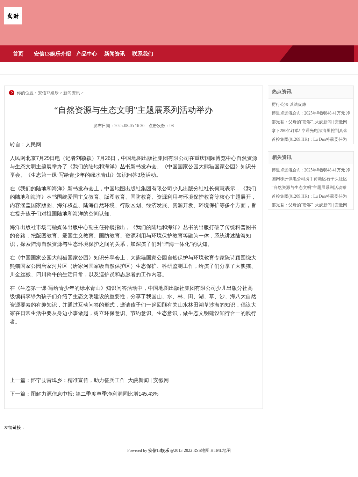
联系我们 (142, 54)
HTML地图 (220, 450)
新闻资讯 (114, 54)
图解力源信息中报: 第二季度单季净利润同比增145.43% (94, 394)
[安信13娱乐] (13, 23)
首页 (18, 54)
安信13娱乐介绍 (52, 54)
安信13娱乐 (48, 92)
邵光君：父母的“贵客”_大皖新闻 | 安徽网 (309, 121)
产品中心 (86, 54)
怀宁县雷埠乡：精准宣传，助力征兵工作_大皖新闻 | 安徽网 (100, 380)
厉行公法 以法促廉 (289, 104)
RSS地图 (201, 450)
